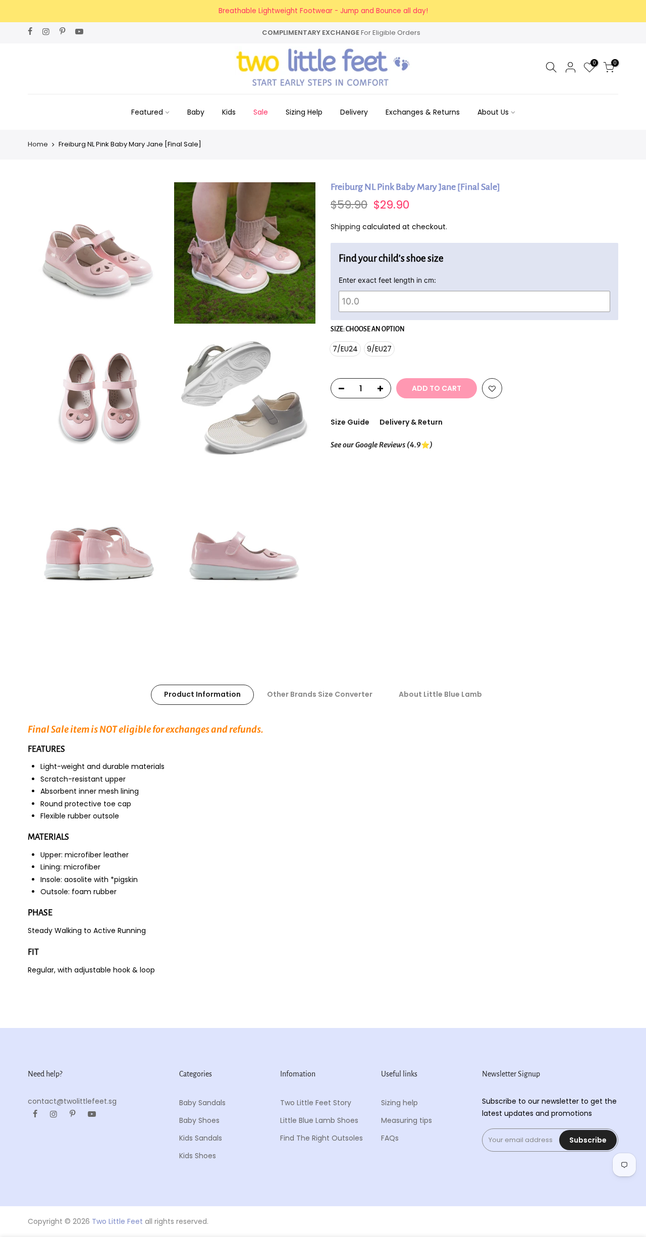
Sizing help (399, 1103)
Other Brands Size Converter (319, 694)
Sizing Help (304, 112)
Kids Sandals (200, 1138)
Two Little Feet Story (315, 1103)
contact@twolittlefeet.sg (72, 1101)
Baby (195, 112)
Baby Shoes (199, 1120)
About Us (493, 112)
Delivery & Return (411, 422)
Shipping (345, 226)
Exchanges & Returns (423, 112)
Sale (260, 112)
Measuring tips (406, 1120)
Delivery (354, 112)
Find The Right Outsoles (321, 1138)
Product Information (202, 694)
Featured (147, 112)
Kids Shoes (197, 1156)
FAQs (390, 1138)
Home (38, 144)
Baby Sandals (202, 1103)
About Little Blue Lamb (440, 694)
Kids (229, 112)
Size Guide (350, 422)
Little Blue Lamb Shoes (319, 1120)
